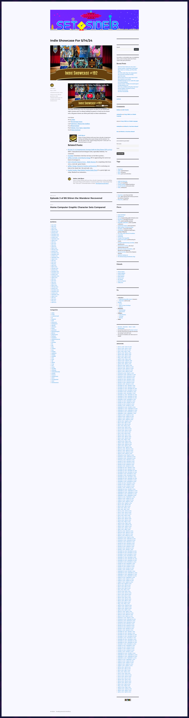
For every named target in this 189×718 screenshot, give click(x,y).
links (52, 347)
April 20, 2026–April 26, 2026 (125, 360)
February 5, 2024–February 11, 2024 (126, 541)
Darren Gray (121, 278)
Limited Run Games (122, 225)
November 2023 (55, 273)
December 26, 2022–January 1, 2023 (126, 631)
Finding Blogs (121, 328)
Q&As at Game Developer (125, 305)
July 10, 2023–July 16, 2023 (124, 588)
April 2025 (53, 246)
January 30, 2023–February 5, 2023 (126, 623)
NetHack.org (121, 216)
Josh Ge (119, 281)
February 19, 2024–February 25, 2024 (127, 538)
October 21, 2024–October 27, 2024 (126, 484)
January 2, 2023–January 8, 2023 (125, 630)
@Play (119, 183)
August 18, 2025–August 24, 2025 (126, 416)
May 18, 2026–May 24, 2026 (124, 354)
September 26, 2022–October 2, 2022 (126, 653)
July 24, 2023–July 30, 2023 (124, 585)
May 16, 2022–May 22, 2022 (124, 682)
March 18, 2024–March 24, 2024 (125, 532)
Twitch (123, 281)
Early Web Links (121, 76)
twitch (52, 378)
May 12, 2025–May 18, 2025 (124, 438)
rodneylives (119, 114)
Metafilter (120, 228)
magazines (53, 353)
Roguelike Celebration (123, 222)
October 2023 (54, 274)
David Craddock (121, 273)
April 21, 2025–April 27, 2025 (125, 442)
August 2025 (54, 240)
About (130, 327)
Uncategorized (54, 379)
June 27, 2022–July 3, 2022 (124, 673)
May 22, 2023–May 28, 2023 (124, 599)
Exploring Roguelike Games (125, 299)
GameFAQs (120, 236)
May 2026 (53, 226)
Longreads (120, 235)
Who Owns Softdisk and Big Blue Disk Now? (128, 87)
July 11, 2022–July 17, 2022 (124, 670)
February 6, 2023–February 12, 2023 (126, 622)
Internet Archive (122, 252)
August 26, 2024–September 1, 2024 (126, 497)
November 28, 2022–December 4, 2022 (127, 639)
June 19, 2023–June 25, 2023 (124, 593)
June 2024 (53, 262)
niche (52, 359)
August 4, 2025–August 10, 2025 (125, 419)
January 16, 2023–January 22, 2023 (126, 627)
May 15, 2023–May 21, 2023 (124, 600)
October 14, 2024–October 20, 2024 (126, 486)
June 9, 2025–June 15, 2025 (124, 432)
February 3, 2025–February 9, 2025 (126, 459)
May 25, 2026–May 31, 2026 (124, 353)
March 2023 (54, 285)
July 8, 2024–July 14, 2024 (124, 507)
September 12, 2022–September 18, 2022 (127, 656)
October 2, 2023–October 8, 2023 (125, 569)
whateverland (53, 100)
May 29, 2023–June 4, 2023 (124, 597)
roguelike (53, 368)
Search (118, 47)
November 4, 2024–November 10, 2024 (127, 481)
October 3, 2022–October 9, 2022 (125, 651)
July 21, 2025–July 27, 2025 (124, 422)
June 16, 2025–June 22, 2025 (124, 430)
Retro (119, 172)
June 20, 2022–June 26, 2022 (125, 675)
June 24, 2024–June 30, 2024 (124, 510)
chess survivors (53, 94)
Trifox (73, 119)
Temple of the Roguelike (123, 238)
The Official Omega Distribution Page (126, 256)
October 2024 (54, 256)
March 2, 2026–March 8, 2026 (125, 371)
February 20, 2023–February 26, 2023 (127, 619)
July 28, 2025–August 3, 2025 (125, 421)
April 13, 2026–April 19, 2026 (125, 362)
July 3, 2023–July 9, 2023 (123, 589)
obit (52, 361)
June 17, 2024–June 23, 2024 (124, 512)
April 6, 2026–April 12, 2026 (124, 363)
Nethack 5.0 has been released (131, 126)
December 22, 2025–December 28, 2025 (127, 388)
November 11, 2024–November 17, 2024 (127, 480)
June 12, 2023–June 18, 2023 (124, 594)
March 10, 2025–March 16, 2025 (125, 452)
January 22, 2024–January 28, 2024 (126, 545)
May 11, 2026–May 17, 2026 (124, 356)
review (52, 367)
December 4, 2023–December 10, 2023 (127, 555)
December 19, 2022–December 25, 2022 (127, 634)
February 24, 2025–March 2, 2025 (126, 455)
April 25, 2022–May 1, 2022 (124, 687)
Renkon (118, 110)
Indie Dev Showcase (122, 181)
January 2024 (54, 269)
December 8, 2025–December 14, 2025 (127, 391)
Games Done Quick (122, 239)
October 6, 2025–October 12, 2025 (126, 405)
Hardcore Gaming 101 (123, 255)
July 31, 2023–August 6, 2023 (124, 583)
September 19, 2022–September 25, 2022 (127, 654)
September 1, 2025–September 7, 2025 (127, 413)
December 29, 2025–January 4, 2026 (126, 385)
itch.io (120, 304)
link (52, 345)
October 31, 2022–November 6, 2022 (126, 645)
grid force (52, 96)
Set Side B (52, 711)
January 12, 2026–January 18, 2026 (126, 382)
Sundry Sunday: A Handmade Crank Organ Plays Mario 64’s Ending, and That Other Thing (128, 70)
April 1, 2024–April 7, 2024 (124, 529)
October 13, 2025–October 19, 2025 (126, 404)
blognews (53, 319)
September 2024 (55, 257)
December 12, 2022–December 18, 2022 (127, 636)
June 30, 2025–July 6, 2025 (124, 427)
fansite (53, 328)
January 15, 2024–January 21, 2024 (126, 546)
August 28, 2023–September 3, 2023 (126, 577)
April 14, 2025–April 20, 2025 (125, 444)
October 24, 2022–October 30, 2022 (126, 647)
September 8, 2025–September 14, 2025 (127, 411)
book (52, 320)
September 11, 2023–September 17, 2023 (127, 574)
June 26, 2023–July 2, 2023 (124, 591)
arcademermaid (55, 316)
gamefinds (53, 330)
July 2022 (53, 297)
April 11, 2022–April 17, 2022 (124, 690)
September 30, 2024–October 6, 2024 (126, 489)
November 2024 (55, 254)
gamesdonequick (55, 331)
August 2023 (54, 277)
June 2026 (53, 225)
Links (134, 327)
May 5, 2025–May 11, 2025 (124, 439)
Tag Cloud (120, 169)
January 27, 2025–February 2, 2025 (126, 461)
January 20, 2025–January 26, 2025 (126, 463)
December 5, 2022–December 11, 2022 (127, 637)
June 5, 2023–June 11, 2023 (124, 596)
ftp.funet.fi (120, 219)
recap (52, 364)
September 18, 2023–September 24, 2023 (127, 572)
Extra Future (122, 311)
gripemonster (54, 334)
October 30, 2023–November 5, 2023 (126, 563)
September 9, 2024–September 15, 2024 (127, 493)
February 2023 (54, 287)
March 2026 (54, 229)
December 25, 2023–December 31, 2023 (127, 551)
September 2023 (55, 276)
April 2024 (53, 265)
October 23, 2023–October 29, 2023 (126, 565)
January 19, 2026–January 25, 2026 (126, 380)
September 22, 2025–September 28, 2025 (127, 408)
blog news (120, 199)
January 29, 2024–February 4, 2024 (126, 543)
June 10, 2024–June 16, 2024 (124, 514)
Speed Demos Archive (123, 245)
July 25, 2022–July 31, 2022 (124, 667)
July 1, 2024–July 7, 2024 (123, 509)
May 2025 (53, 245)
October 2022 (54, 293)
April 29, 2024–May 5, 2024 (124, 523)
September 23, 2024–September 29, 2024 (127, 490)
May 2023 (53, 282)
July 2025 (53, 242)
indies (61, 92)
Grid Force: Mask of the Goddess (80, 123)
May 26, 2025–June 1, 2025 (124, 435)
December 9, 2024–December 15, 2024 (127, 473)
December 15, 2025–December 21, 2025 (127, 390)
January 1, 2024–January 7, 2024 (125, 549)
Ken (118, 131)
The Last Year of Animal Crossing (125, 74)
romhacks (53, 370)
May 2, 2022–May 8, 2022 (124, 685)
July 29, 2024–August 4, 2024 (125, 503)
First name (119, 143)
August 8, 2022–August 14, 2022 (125, 664)
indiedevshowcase (54, 92)
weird (52, 381)
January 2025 (54, 251)
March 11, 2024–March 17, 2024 (125, 534)
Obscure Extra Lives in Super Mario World (127, 77)
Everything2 (121, 230)
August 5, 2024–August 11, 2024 (125, 501)
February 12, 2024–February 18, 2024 (126, 540)
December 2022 (55, 290)
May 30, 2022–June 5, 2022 (124, 679)
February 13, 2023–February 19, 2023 (126, 620)
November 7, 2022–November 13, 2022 (127, 644)
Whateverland (75, 125)
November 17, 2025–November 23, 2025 (127, 396)
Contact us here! (134, 330)
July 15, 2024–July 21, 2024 (124, 506)
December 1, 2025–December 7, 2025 (126, 393)
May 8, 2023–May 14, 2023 (124, 602)
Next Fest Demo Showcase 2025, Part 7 (127, 66)
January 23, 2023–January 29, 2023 (126, 625)
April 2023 (53, 283)
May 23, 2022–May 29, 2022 (124, 681)
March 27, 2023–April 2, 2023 (125, 611)
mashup (53, 354)
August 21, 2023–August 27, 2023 (126, 579)
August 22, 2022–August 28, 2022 (126, 661)
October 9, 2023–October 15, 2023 (126, 568)
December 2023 (55, 271)
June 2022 (53, 299)
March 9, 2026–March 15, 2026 (125, 370)
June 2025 (53, 243)
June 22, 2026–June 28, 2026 (125, 346)
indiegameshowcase (55, 97)
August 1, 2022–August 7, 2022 (125, 665)
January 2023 (54, 288)
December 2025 (55, 234)
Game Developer (122, 215)
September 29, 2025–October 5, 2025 (126, 407)
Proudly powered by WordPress (63, 711)
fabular (59, 94)
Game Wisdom (122, 314)
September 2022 (55, 294)
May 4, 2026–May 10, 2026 (124, 357)
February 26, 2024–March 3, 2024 (126, 537)
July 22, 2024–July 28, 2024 (124, 504)
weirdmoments (55, 382)
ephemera (53, 327)
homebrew (53, 337)
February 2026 (54, 231)
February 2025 (54, 249)
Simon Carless (121, 271)
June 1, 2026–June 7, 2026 (124, 351)
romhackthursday (55, 371)
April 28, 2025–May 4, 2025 (124, 441)
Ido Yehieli (120, 279)
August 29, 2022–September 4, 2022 (126, 659)
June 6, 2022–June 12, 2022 (124, 678)
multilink (53, 356)
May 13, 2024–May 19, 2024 (124, 520)
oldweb (53, 362)
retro (52, 365)
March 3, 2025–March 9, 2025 (125, 453)
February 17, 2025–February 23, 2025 (126, 456)
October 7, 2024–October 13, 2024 (126, 487)
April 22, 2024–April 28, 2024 (125, 524)
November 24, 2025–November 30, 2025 (127, 394)
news (52, 357)
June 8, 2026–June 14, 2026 (124, 350)
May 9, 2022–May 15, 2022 (124, 684)
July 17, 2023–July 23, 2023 (124, 586)
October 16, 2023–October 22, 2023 (126, 566)
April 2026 (53, 228)
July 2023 (53, 279)
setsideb (53, 373)
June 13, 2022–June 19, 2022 (124, 676)
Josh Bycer (52, 88)
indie (56, 96)
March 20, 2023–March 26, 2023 (125, 613)
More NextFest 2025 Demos (124, 79)
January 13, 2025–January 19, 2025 (126, 464)
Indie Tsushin (125, 110)
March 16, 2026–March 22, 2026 (125, 368)
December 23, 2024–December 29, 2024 (127, 470)
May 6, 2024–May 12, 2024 (124, 521)
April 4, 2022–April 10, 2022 (124, 692)
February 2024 (54, 268)
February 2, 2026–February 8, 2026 (126, 377)
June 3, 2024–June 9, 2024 (124, 515)
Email (118, 148)
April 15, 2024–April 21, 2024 (124, 526)
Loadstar (53, 348)
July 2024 (53, 260)
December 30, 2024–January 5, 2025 (126, 467)
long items (120, 195)
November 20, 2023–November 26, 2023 (127, 558)
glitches (53, 333)
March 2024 (54, 266)
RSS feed (120, 327)
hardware (53, 336)
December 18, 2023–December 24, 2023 (127, 552)
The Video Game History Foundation (126, 233)
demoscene (54, 322)
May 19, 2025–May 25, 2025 (124, 436)
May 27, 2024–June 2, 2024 (124, 517)
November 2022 (55, 291)
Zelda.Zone (120, 282)
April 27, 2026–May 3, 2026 (124, 359)
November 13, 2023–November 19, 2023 (127, 560)
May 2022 (53, 300)
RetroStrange (122, 310)
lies (52, 344)
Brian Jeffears (121, 276)
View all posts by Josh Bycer (102, 183)
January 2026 (54, 232)
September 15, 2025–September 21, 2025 (127, 410)
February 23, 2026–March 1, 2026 (126, 373)
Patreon (121, 307)
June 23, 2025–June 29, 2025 (124, 428)
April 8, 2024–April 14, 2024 (124, 528)
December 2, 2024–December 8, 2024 (127, 475)
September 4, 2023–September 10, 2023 (127, 575)
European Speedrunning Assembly (126, 242)
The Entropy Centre (76, 121)
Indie (119, 170)
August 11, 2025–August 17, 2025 (125, 418)
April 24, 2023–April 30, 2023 (125, 605)
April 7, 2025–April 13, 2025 (124, 445)
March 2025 (54, 248)
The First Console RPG (123, 91)
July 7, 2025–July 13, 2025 (124, 425)
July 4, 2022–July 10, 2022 (124, 671)
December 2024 (55, 252)
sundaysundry (54, 376)
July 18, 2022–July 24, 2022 (124, 668)
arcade (52, 314)
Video (119, 187)
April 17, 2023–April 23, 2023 (124, 606)
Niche (119, 173)
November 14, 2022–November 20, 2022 (127, 642)
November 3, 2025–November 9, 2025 (127, 399)
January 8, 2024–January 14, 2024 (126, 548)
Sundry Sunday (121, 184)
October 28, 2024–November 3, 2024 (126, 483)
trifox (59, 99)
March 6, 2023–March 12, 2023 (125, 616)
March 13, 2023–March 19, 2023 (125, 614)
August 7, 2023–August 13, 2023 (125, 582)
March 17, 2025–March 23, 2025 (125, 450)
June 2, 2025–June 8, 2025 (124, 433)
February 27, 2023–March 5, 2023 (126, 617)
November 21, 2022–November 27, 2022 (127, 640)
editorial (53, 325)
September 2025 (55, 239)
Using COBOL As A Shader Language (129, 121)
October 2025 (54, 237)
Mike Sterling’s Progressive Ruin (125, 227)
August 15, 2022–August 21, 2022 (126, 662)
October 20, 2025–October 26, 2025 (126, 402)
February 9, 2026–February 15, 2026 (126, 376)
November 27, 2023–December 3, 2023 (127, 557)
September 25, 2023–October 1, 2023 (126, 571)
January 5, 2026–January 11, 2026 (126, 384)
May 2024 (53, 263)
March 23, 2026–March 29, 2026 (126, 367)
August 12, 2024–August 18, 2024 (126, 500)
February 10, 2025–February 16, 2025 (126, 458)
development (54, 323)
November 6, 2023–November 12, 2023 (127, 562)
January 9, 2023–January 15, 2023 (126, 628)
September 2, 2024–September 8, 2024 (127, 495)
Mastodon (121, 300)
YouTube (121, 316)
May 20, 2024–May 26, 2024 (124, 518)
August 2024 (54, 259)
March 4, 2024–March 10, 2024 (125, 535)
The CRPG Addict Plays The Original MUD (127, 73)
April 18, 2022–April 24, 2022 (125, 688)
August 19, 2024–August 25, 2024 (126, 498)
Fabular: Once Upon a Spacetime (80, 128)
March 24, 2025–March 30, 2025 (125, 449)
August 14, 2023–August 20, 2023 (126, 580)
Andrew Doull (121, 274)
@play (52, 313)
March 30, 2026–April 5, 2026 (125, 365)
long (52, 350)
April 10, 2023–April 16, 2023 (124, 608)
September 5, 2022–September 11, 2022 (127, 658)
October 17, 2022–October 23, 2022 (126, 648)
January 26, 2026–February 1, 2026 (126, 379)
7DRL (119, 221)
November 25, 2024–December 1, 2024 (127, 476)
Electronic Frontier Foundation (125, 249)
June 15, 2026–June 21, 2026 (124, 348)
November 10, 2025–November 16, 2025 (127, 398)
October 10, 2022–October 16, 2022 (126, 650)
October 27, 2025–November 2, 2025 (126, 401)
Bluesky (120, 302)
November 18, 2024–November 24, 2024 (127, 478)
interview (53, 342)
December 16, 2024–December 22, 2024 (127, 472)
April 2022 (53, 302)
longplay (53, 351)
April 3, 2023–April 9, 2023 (124, 610)
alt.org (119, 218)
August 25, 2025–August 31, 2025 (126, 415)
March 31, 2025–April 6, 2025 (125, 447)
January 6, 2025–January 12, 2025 (126, 466)
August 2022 (54, 296)
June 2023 (53, 280)
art (52, 317)
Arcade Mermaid (122, 186)
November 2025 (55, 235)
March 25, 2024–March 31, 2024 (125, 531)
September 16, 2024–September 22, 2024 (127, 492)
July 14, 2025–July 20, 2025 (124, 424)
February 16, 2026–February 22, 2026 (127, 374)
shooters (53, 375)
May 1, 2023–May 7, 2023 (124, 603)
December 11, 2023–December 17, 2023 (127, 554)
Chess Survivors (75, 130)
